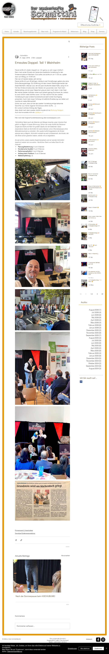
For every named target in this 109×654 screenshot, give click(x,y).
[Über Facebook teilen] (16, 540)
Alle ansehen (65, 555)
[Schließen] (106, 648)
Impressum (89, 639)
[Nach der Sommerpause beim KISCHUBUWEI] (42, 575)
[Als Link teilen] (21, 540)
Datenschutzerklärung (14, 651)
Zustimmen (98, 648)
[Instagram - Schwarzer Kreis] (103, 639)
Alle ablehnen (85, 648)
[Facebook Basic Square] (81, 381)
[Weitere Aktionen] (68, 56)
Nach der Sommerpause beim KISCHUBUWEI (35, 596)
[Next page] (97, 294)
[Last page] (102, 294)
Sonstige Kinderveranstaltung (25, 533)
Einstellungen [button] (72, 648)
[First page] (81, 294)
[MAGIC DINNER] (8, 9)
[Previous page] (86, 294)
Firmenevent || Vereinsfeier (24, 530)
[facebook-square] (98, 639)
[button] (69, 41)
